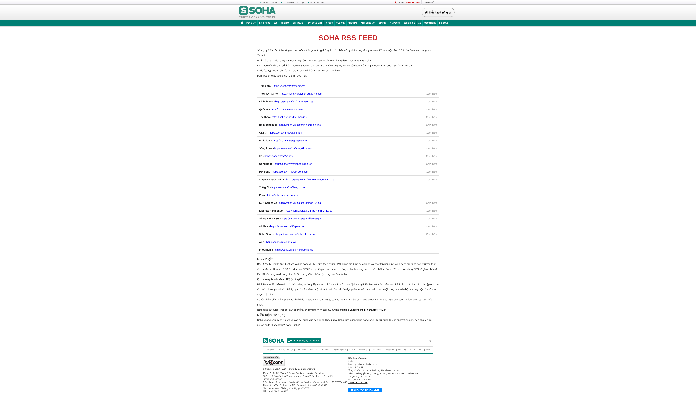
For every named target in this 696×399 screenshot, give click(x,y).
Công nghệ (430, 23)
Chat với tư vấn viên (366, 390)
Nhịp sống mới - (290, 124)
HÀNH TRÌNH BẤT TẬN (293, 3)
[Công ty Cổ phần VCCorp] (305, 361)
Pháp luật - (284, 140)
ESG (275, 23)
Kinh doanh (298, 23)
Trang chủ (270, 350)
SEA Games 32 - (290, 202)
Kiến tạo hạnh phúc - (295, 210)
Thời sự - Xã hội (285, 350)
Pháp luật (395, 23)
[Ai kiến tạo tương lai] (438, 12)
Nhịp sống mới (368, 23)
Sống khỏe (409, 23)
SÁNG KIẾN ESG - (291, 218)
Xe (419, 23)
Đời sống (443, 23)
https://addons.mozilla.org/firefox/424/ (364, 309)
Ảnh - (277, 241)
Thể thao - (283, 117)
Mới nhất (251, 23)
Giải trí (382, 23)
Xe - (276, 156)
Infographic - (286, 249)
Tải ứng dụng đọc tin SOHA (305, 340)
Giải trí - (280, 132)
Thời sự (285, 23)
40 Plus (329, 23)
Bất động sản (315, 23)
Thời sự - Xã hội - (290, 93)
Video (412, 350)
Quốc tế (340, 23)
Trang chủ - (282, 85)
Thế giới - (282, 187)
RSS (428, 350)
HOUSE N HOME (269, 3)
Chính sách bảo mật (357, 382)
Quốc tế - (282, 109)
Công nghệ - (285, 163)
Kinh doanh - (286, 101)
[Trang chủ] (257, 12)
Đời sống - (283, 171)
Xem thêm (431, 93)
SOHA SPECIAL (317, 3)
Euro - (278, 195)
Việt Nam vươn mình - (296, 179)
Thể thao (352, 23)
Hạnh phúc (264, 23)
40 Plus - (281, 226)
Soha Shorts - (287, 234)
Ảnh (421, 350)
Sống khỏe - (285, 148)
